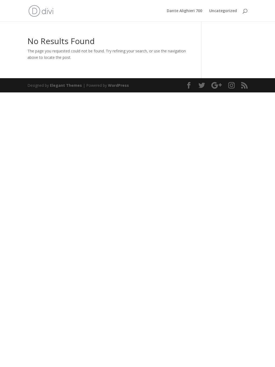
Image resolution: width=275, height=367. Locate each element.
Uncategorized (223, 11)
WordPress (118, 85)
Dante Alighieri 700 (184, 11)
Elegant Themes (66, 85)
